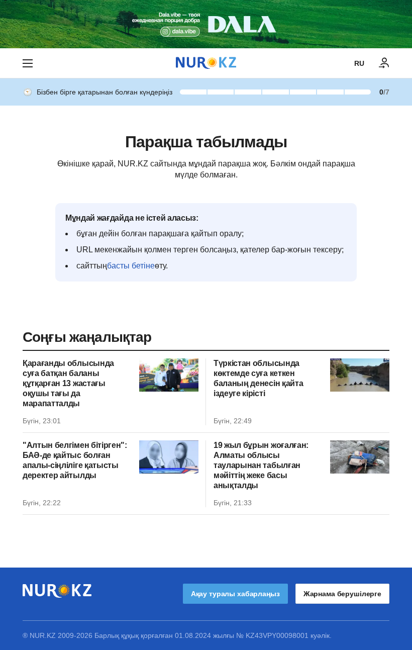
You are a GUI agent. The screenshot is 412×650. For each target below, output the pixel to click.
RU (359, 63)
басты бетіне (131, 265)
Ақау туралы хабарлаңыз (235, 594)
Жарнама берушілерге (342, 594)
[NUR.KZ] (206, 63)
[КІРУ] (384, 63)
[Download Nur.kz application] (206, 24)
